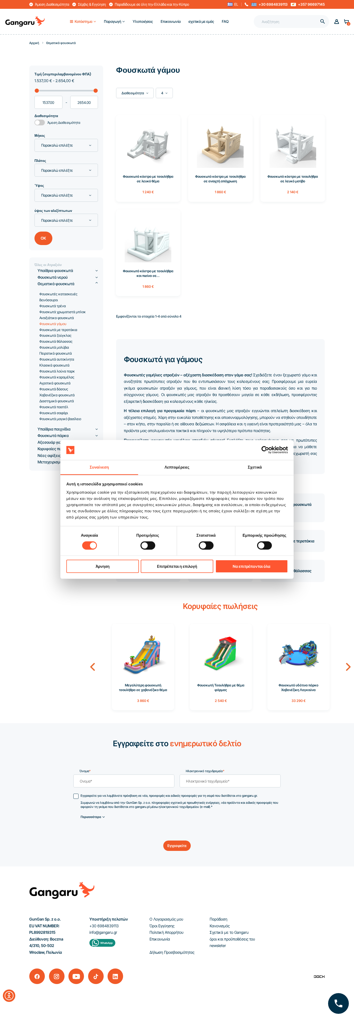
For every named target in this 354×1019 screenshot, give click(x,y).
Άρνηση (103, 566)
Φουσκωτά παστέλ (53, 407)
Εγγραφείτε (177, 845)
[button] (233, 4)
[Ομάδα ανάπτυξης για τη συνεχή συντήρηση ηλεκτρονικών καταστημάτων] (319, 976)
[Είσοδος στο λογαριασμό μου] (336, 22)
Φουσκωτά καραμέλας (56, 377)
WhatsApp (106, 942)
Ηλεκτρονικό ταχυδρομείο (205, 771)
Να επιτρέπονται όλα (251, 566)
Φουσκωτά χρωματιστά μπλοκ (62, 312)
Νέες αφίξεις (49, 455)
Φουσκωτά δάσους (53, 389)
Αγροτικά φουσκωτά (54, 383)
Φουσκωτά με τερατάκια (58, 330)
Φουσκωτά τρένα (52, 306)
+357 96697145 (311, 4)
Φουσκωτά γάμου (52, 324)
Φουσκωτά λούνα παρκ (57, 371)
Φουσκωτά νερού (53, 277)
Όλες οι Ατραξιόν (48, 264)
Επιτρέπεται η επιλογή (177, 566)
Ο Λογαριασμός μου (166, 919)
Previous (92, 667)
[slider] (36, 90)
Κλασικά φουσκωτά (54, 365)
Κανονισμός (220, 925)
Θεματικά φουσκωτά (56, 283)
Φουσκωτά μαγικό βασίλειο (60, 419)
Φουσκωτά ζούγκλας (55, 335)
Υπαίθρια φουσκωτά (55, 270)
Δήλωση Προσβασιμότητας (172, 952)
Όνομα (85, 771)
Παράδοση (218, 919)
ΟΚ (43, 238)
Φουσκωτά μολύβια (54, 347)
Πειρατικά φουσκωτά (55, 353)
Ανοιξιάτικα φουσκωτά (56, 318)
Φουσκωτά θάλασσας (56, 341)
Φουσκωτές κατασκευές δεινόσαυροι (58, 297)
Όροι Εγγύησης (162, 925)
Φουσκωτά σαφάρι (53, 413)
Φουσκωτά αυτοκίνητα (56, 359)
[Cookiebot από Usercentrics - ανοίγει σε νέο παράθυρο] (265, 450)
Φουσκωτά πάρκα (53, 435)
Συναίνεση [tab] (99, 467)
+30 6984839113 (273, 4)
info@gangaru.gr (103, 932)
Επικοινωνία (160, 939)
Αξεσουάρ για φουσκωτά (59, 442)
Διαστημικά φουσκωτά (56, 401)
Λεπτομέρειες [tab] (177, 467)
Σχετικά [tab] (255, 467)
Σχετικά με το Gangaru (229, 932)
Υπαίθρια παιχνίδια (54, 429)
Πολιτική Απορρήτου (166, 932)
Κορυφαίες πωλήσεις (56, 448)
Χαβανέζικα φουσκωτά (57, 395)
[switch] (143, 544)
